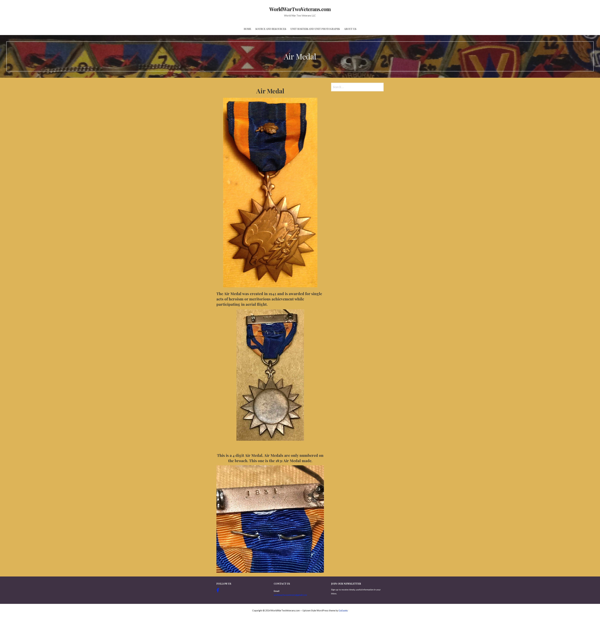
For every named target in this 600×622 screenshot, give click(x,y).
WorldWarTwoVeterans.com (300, 9)
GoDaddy (343, 610)
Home (247, 28)
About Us (350, 28)
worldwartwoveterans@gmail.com (290, 595)
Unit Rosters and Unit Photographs (315, 28)
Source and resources (270, 28)
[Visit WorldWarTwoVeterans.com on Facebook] (217, 591)
